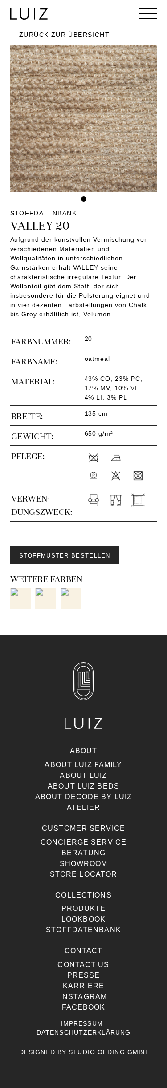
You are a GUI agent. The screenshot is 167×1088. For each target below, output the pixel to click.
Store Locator (84, 874)
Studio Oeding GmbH (108, 1052)
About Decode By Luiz (83, 797)
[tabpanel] (83, 118)
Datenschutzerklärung (83, 1032)
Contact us (83, 964)
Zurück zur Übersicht (64, 34)
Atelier (83, 807)
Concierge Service (83, 842)
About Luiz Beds (83, 786)
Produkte (83, 908)
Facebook (84, 1007)
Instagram (83, 996)
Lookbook (83, 919)
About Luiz (83, 775)
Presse (83, 975)
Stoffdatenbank (83, 930)
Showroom (84, 863)
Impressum (82, 1023)
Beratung (83, 853)
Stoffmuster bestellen (64, 555)
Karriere (83, 986)
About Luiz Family (83, 764)
